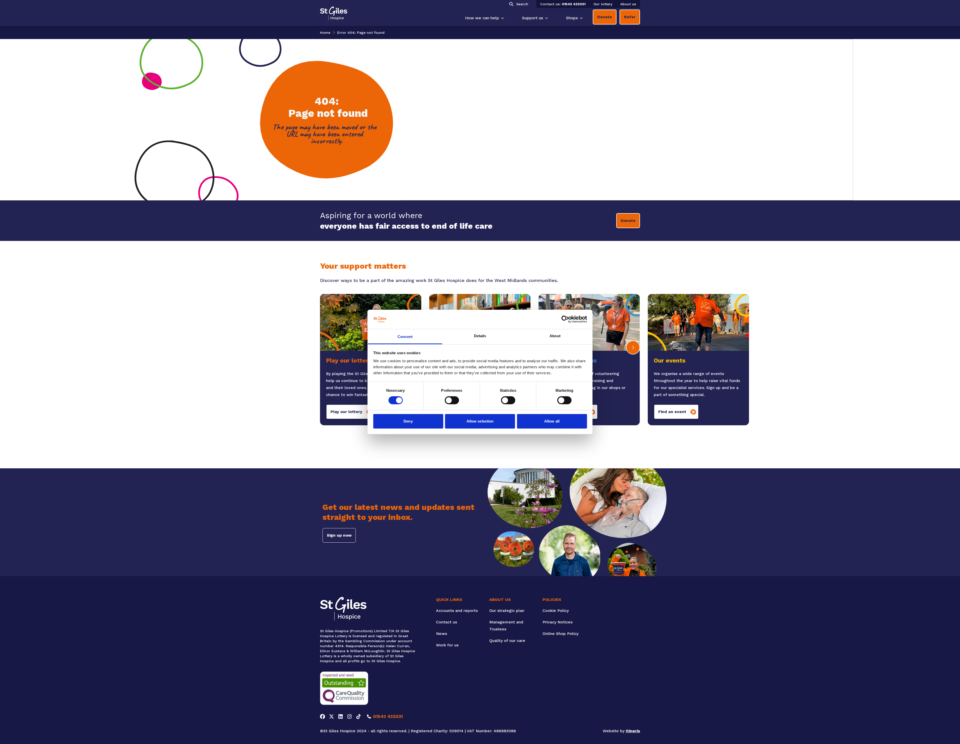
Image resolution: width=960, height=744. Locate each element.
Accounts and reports (457, 610)
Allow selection (480, 421)
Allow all (552, 421)
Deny (408, 421)
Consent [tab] (405, 336)
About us (628, 4)
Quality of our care (507, 640)
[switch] (452, 400)
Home (325, 33)
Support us (532, 18)
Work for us (447, 645)
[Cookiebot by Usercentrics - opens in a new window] (565, 319)
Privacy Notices (557, 622)
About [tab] (555, 336)
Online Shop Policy (560, 633)
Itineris (633, 730)
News (441, 633)
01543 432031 (574, 4)
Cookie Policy (555, 610)
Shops (572, 18)
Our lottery (603, 4)
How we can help (482, 18)
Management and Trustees (506, 625)
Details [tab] (480, 336)
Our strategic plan (506, 610)
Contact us (446, 622)
